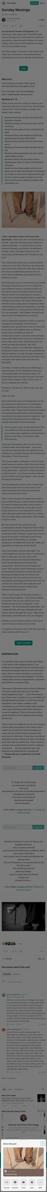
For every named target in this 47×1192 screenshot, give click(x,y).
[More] (40, 1182)
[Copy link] (6, 1182)
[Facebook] (15, 1182)
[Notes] (31, 1182)
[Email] (23, 1182)
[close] (43, 1143)
